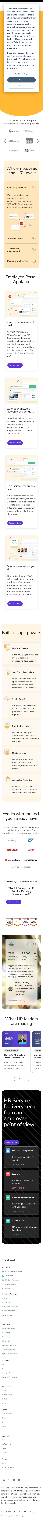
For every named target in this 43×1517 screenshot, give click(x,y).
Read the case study (16, 1001)
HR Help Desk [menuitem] (6, 1341)
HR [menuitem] (3, 1364)
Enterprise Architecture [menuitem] (9, 1377)
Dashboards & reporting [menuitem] (10, 1307)
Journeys (8, 1289)
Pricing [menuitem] (4, 1391)
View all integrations (21, 867)
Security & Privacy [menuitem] (8, 1373)
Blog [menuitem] (3, 1422)
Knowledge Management (13, 1271)
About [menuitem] (4, 1403)
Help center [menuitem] (5, 1440)
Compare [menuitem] (5, 1453)
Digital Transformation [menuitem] (9, 1354)
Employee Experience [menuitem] (9, 1345)
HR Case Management (12, 1280)
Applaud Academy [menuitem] (8, 1467)
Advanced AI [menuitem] (6, 1298)
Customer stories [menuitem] (7, 1414)
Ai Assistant (9, 1276)
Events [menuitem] (4, 1426)
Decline (21, 86)
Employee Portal (11, 1284)
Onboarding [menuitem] (6, 1333)
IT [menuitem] (2, 1369)
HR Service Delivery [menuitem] (8, 1328)
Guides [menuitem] (4, 1418)
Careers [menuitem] (4, 1463)
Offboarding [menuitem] (6, 1337)
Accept (21, 80)
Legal (22, 1516)
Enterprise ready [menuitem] (7, 1315)
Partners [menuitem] (4, 1448)
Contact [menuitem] (4, 1399)
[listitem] (16, 1052)
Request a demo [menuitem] (7, 1395)
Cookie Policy (5, 1516)
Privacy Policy (15, 1516)
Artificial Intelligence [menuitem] (8, 1350)
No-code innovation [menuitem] (8, 1311)
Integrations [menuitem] (6, 1302)
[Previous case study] (29, 944)
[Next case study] (34, 944)
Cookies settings (21, 74)
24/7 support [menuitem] (6, 1444)
